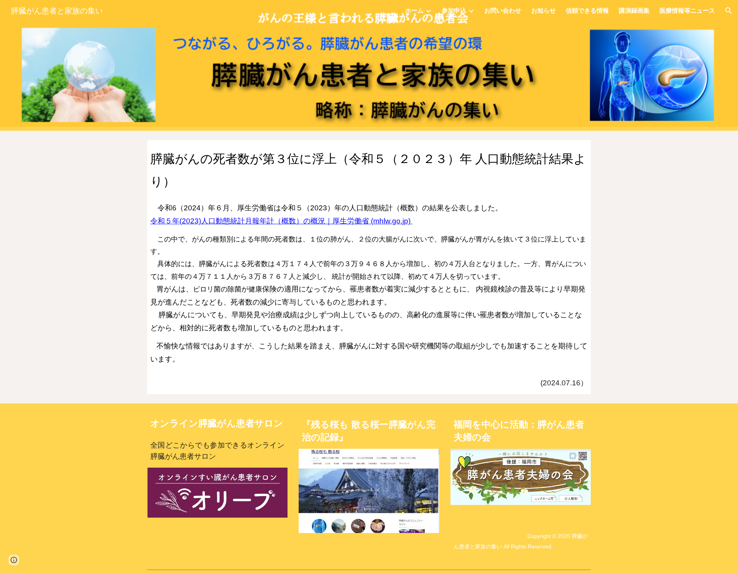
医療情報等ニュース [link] (687, 10)
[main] (369, 168)
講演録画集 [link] (634, 10)
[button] (729, 11)
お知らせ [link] (543, 10)
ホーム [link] (414, 10)
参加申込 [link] (454, 10)
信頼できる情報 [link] (587, 10)
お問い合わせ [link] (502, 10)
